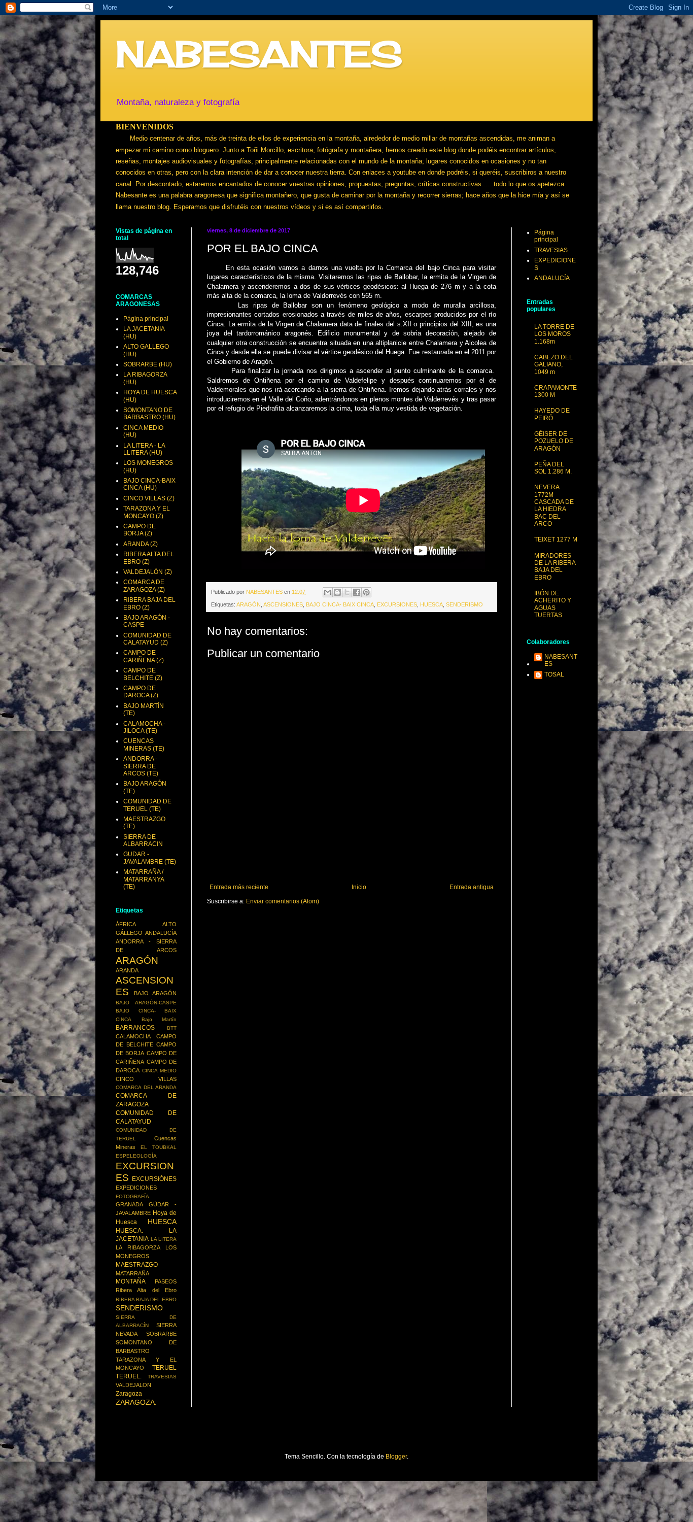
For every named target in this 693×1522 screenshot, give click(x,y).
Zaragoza (129, 1393)
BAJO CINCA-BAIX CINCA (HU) (149, 484)
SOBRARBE (161, 1334)
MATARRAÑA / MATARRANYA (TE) (143, 879)
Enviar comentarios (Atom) (282, 901)
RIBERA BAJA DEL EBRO (146, 1299)
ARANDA (127, 970)
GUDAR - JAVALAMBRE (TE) (149, 858)
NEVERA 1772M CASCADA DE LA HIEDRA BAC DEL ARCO (554, 505)
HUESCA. (129, 1230)
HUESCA (431, 604)
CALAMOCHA (133, 1036)
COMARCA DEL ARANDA (146, 1087)
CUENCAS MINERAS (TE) (143, 744)
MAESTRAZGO (137, 1264)
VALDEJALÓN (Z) (147, 572)
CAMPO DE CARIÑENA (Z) (143, 656)
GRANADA (129, 1204)
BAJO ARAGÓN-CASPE (146, 1002)
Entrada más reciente (239, 887)
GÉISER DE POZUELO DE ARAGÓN (553, 441)
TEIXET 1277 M (555, 539)
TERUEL (164, 1367)
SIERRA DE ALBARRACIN (143, 840)
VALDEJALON (133, 1385)
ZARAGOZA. (136, 1402)
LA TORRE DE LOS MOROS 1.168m (554, 334)
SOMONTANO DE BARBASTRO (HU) (149, 414)
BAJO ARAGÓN (155, 993)
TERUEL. (129, 1376)
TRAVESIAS (162, 1376)
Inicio (359, 887)
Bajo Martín (159, 1019)
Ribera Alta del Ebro (146, 1290)
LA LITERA (164, 1239)
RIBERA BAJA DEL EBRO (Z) (149, 603)
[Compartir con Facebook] (357, 592)
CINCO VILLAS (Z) (149, 498)
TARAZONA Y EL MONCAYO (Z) (146, 512)
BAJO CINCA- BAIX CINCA (340, 604)
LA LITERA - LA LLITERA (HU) (144, 449)
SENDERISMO (464, 604)
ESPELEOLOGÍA (136, 1156)
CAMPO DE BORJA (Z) (139, 530)
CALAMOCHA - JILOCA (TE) (144, 727)
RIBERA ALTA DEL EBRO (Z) (148, 558)
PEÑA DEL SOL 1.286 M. (553, 468)
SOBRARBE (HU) (147, 364)
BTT (172, 1028)
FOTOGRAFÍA (132, 1196)
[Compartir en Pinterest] (366, 592)
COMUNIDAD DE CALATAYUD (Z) (147, 639)
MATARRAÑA (132, 1273)
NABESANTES (259, 54)
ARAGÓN (248, 604)
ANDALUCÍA (161, 933)
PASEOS (166, 1281)
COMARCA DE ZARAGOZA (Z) (144, 586)
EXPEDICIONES (136, 1188)
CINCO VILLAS (146, 1079)
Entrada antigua (471, 887)
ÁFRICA (126, 924)
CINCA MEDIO (159, 1070)
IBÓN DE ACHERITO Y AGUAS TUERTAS (552, 604)
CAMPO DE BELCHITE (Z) (142, 674)
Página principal (145, 318)
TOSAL (554, 674)
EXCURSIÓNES (154, 1178)
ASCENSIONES (283, 604)
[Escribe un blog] (337, 592)
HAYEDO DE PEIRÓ (552, 414)
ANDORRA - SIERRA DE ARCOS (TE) (140, 766)
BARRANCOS (135, 1027)
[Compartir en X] (347, 592)
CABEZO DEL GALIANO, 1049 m (553, 365)
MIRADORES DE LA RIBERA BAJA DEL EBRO (554, 566)
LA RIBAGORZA (138, 1247)
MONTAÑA (131, 1281)
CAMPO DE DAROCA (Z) (140, 692)
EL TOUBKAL (159, 1147)
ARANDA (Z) (140, 544)
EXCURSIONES (397, 604)
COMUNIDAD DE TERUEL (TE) (147, 805)
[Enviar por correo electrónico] (328, 592)
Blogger (396, 1456)
